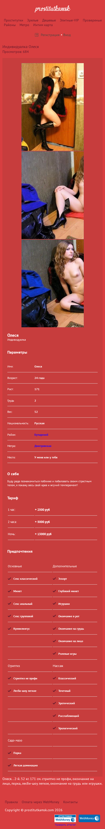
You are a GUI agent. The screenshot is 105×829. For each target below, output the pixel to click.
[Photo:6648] (52, 107)
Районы (10, 25)
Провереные (92, 20)
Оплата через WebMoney (40, 802)
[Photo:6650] (52, 283)
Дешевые (49, 20)
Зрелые (32, 20)
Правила (11, 802)
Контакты (70, 802)
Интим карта (43, 25)
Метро (24, 25)
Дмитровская (42, 446)
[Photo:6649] (52, 195)
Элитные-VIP (69, 20)
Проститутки (13, 20)
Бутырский (41, 434)
